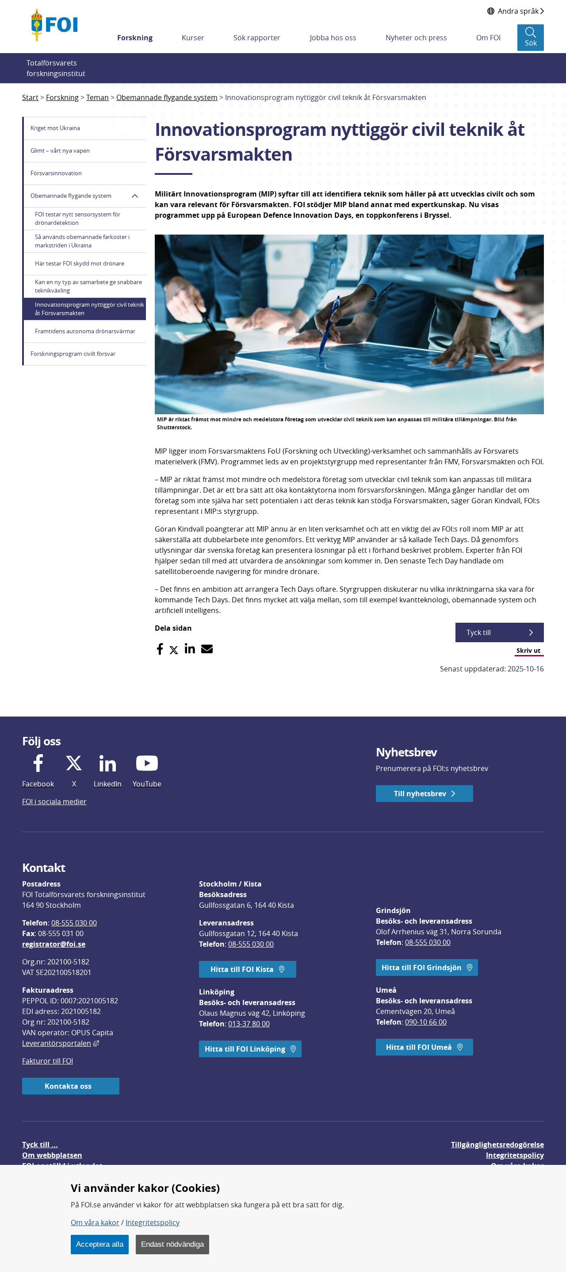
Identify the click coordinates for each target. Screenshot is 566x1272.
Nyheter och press (416, 37)
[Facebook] (160, 649)
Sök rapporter (256, 37)
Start (30, 97)
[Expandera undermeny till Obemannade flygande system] (135, 196)
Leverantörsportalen (60, 1043)
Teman (97, 97)
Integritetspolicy (153, 1222)
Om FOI (488, 37)
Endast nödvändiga (172, 1244)
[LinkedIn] (190, 649)
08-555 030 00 (74, 923)
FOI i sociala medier (54, 801)
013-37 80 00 (249, 1024)
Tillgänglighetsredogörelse (497, 1144)
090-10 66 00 (426, 1022)
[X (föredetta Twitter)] (174, 649)
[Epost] (207, 649)
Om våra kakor (95, 1222)
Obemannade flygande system (167, 97)
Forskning (135, 37)
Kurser (193, 37)
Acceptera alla (99, 1244)
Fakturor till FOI (47, 1061)
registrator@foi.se (53, 944)
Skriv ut (528, 650)
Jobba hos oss (333, 37)
